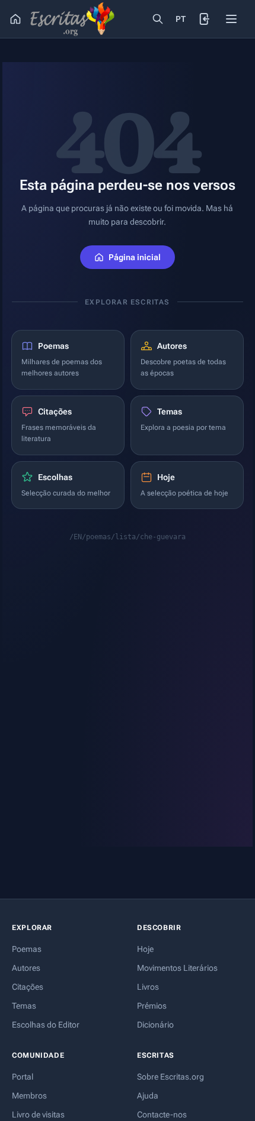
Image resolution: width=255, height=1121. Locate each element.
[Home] (15, 19)
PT (181, 19)
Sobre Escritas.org (170, 1076)
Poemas (27, 949)
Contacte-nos (162, 1114)
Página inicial (135, 257)
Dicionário (155, 1024)
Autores (26, 968)
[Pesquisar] (157, 19)
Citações (27, 987)
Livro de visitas (38, 1114)
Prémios (152, 1005)
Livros (148, 987)
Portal (22, 1076)
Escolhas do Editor (45, 1024)
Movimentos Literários (177, 968)
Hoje (145, 949)
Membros (29, 1095)
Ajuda (147, 1095)
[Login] (205, 19)
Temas (24, 1005)
